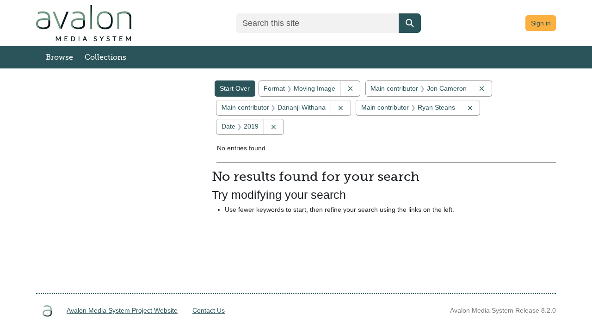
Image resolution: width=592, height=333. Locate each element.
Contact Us (208, 310)
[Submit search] (410, 23)
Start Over (235, 88)
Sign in (541, 23)
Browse (59, 57)
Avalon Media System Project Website (122, 310)
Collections (105, 57)
